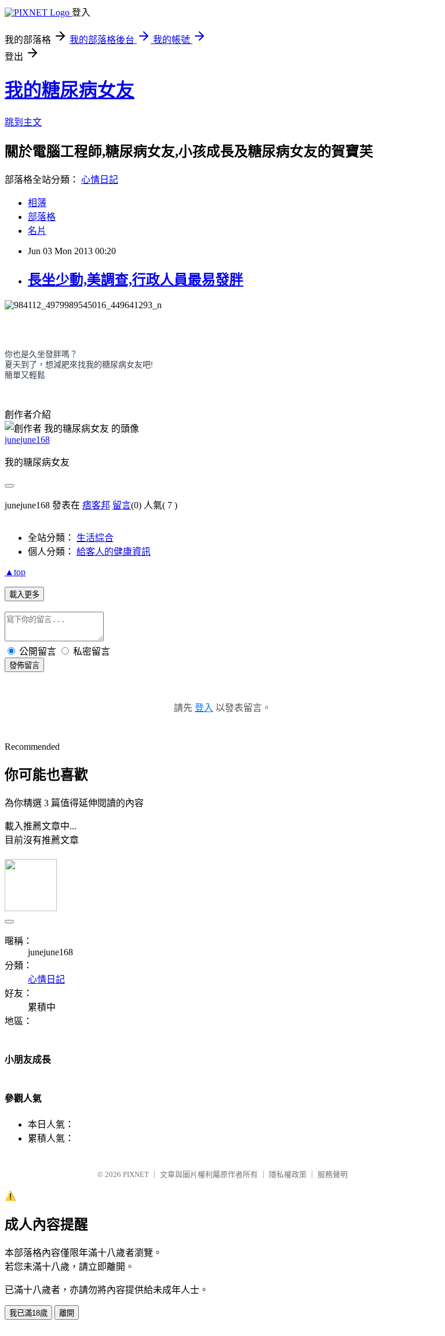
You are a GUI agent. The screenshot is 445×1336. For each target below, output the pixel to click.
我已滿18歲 (28, 1313)
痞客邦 (96, 505)
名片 (37, 231)
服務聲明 (333, 1174)
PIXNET (136, 1174)
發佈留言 (24, 665)
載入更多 (24, 594)
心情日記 (99, 180)
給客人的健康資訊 (113, 552)
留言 (121, 505)
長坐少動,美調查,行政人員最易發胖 (135, 279)
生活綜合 (95, 538)
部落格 (42, 217)
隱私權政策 (288, 1174)
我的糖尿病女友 (69, 90)
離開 (66, 1313)
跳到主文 (23, 122)
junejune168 (27, 440)
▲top (15, 572)
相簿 (37, 203)
